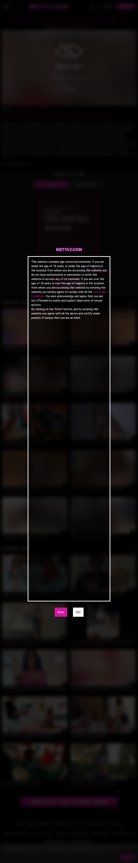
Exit (78, 612)
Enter (61, 612)
